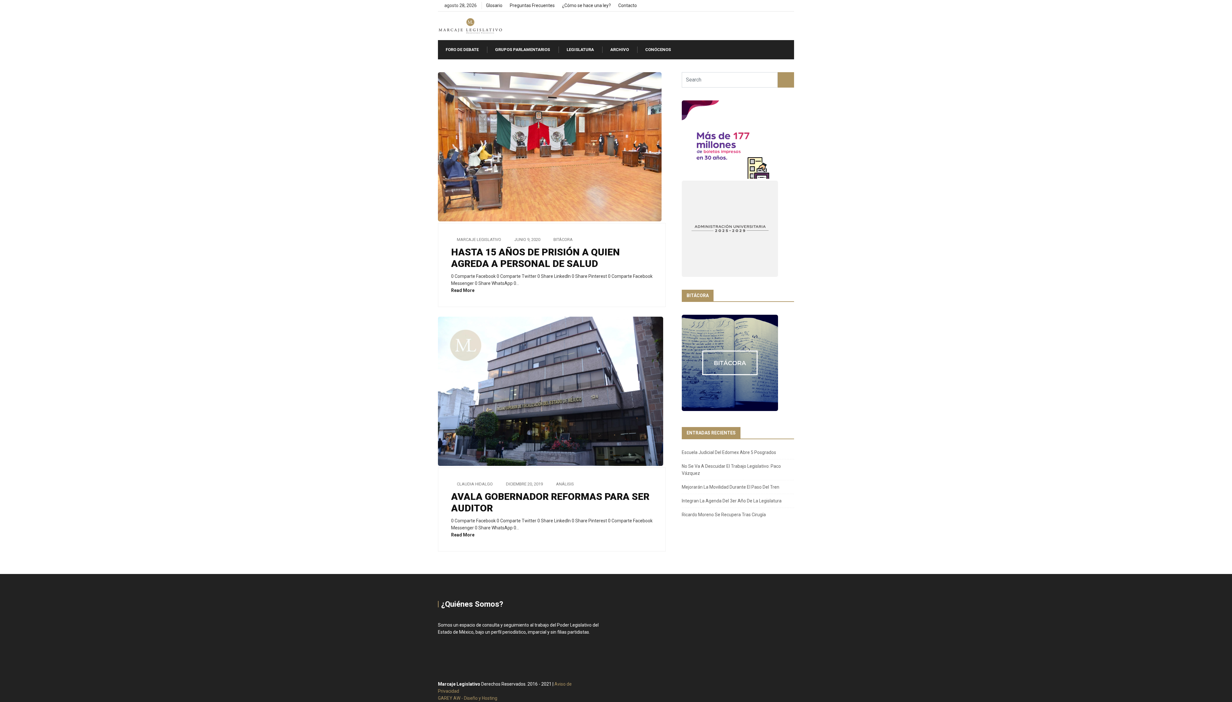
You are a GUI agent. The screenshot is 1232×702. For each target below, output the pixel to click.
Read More (463, 290)
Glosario (494, 5)
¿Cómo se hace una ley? (586, 5)
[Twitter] (781, 5)
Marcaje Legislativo (479, 239)
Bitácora (563, 239)
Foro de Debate (462, 49)
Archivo (619, 49)
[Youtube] (792, 5)
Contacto (627, 5)
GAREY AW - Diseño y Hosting (467, 698)
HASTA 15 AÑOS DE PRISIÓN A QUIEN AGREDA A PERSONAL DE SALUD (535, 257)
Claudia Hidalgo (475, 484)
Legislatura (580, 49)
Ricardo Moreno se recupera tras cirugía (724, 514)
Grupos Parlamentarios (522, 49)
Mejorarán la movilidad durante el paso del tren (730, 487)
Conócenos (658, 49)
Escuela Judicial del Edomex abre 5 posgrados (729, 452)
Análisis (565, 484)
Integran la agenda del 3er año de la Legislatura (732, 500)
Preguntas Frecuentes (532, 5)
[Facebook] (770, 5)
